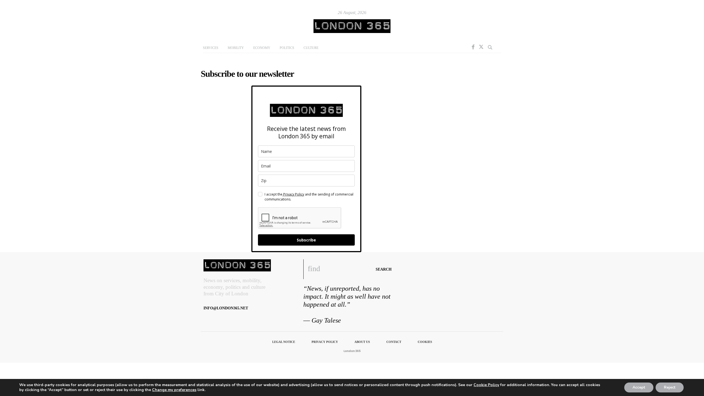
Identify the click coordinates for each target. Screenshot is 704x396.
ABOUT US (362, 341)
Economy (261, 48)
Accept (638, 387)
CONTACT (393, 341)
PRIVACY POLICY (325, 341)
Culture (311, 48)
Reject (669, 387)
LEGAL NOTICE (283, 341)
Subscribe (306, 240)
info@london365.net (226, 308)
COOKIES (425, 341)
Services (210, 48)
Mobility (236, 48)
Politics (287, 48)
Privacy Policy (293, 194)
